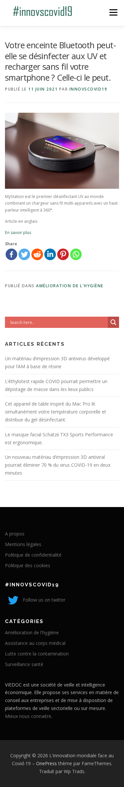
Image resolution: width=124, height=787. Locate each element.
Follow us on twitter (43, 600)
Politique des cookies (27, 565)
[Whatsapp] (76, 254)
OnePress (46, 763)
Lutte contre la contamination (37, 653)
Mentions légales (23, 544)
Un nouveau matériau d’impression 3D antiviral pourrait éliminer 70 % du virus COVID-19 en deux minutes (57, 465)
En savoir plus (18, 232)
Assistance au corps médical (35, 643)
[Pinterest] (63, 254)
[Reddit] (37, 254)
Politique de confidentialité (33, 555)
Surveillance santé (24, 664)
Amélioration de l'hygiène (69, 286)
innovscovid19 (88, 89)
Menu (112, 12)
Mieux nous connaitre (28, 716)
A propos (14, 534)
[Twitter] (24, 254)
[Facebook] (11, 254)
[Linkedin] (50, 254)
